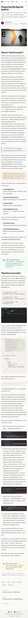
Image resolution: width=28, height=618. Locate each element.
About (17, 1)
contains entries (21, 160)
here (17, 525)
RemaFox (10, 585)
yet (20, 130)
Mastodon (4, 575)
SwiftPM (19, 582)
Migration (4, 585)
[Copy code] (25, 173)
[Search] (22, 2)
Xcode (3, 582)
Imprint (17, 616)
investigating (13, 219)
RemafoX (3, 531)
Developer (23, 23)
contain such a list (9, 135)
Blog (8, 1)
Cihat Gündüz (8, 22)
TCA (10, 498)
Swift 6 (8, 582)
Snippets (12, 1)
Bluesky (19, 573)
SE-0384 (15, 139)
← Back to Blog (5, 603)
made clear (12, 58)
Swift (14, 582)
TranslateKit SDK (10, 261)
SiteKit (11, 614)
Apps (5, 1)
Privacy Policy (12, 616)
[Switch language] (25, 2)
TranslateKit (14, 565)
